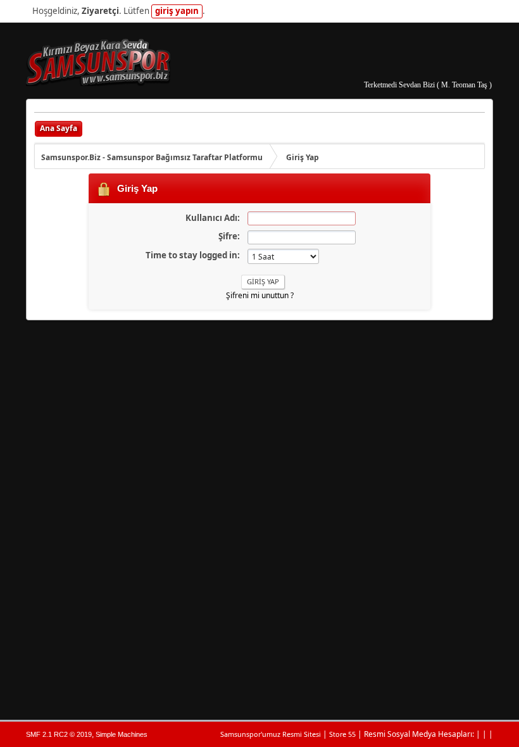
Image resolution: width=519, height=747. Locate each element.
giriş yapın (177, 10)
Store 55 (342, 734)
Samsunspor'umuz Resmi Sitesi (270, 734)
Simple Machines (121, 734)
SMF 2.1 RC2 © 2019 (59, 734)
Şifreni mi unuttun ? (260, 295)
